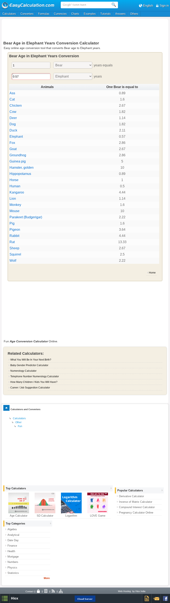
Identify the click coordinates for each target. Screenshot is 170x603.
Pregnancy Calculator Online (136, 512)
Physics (12, 567)
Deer (13, 118)
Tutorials (105, 13)
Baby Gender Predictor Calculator (29, 365)
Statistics (13, 572)
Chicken (16, 105)
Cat (12, 99)
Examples (90, 13)
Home (152, 272)
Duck (13, 130)
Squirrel (15, 254)
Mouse (14, 211)
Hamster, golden (22, 167)
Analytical (13, 534)
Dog (13, 124)
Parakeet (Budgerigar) (26, 217)
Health (11, 551)
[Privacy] (38, 591)
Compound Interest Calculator (137, 507)
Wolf (13, 260)
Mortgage (13, 556)
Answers (120, 13)
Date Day (13, 540)
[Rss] (53, 591)
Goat (13, 149)
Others (134, 13)
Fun (20, 426)
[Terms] (46, 591)
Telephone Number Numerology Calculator (34, 376)
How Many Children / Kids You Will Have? (33, 382)
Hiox (14, 598)
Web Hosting (124, 591)
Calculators (9, 13)
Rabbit (14, 236)
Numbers (12, 562)
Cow (13, 111)
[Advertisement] (85, 29)
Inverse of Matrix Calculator (135, 501)
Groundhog (18, 155)
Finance (12, 545)
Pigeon (15, 229)
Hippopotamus (20, 174)
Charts (75, 13)
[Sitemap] (61, 591)
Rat (12, 242)
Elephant (16, 136)
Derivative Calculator (131, 496)
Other (18, 422)
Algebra (12, 529)
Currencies (60, 13)
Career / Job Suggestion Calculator (30, 387)
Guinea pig (18, 161)
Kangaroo (17, 192)
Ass (12, 93)
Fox (12, 142)
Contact (29, 591)
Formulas (43, 13)
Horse (14, 180)
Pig (12, 223)
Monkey (15, 205)
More (47, 578)
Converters (27, 13)
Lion (13, 198)
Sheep (14, 248)
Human (15, 186)
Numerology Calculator (23, 370)
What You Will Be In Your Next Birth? (30, 359)
